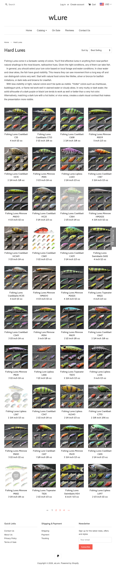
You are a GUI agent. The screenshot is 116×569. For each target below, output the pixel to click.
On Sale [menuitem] (56, 30)
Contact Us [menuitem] (84, 30)
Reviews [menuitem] (69, 30)
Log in (63, 4)
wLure (58, 17)
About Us (8, 534)
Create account (77, 4)
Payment (45, 534)
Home (6, 42)
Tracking (45, 538)
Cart (94, 4)
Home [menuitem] (29, 30)
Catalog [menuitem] (41, 30)
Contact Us (9, 530)
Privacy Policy (10, 538)
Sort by (84, 50)
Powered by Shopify (70, 563)
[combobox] (12, 4)
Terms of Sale (10, 542)
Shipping (45, 530)
